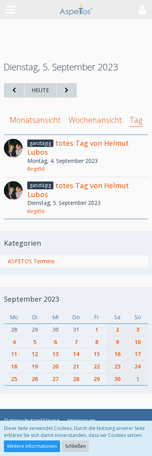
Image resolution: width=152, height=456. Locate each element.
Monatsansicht (35, 120)
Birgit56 (35, 169)
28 (14, 329)
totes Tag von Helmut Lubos (78, 147)
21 (76, 366)
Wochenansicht (95, 120)
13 (55, 354)
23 (117, 366)
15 (97, 354)
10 (137, 342)
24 (137, 366)
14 (76, 354)
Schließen (75, 446)
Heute (40, 90)
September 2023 (31, 299)
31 (76, 329)
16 (117, 354)
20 (55, 366)
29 (35, 329)
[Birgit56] (13, 156)
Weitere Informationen (32, 446)
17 (137, 354)
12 (35, 354)
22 (97, 366)
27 (55, 379)
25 (14, 379)
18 (14, 366)
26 (35, 379)
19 (35, 366)
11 (14, 354)
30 (55, 329)
